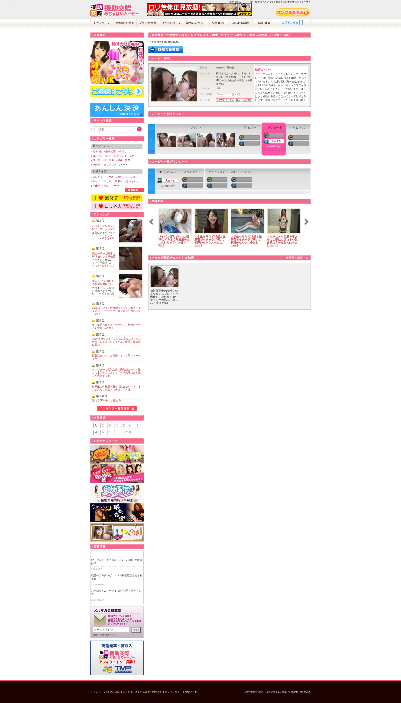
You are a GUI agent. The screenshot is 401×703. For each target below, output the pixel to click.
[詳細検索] (134, 191)
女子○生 (97, 151)
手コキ (220, 94)
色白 (106, 185)
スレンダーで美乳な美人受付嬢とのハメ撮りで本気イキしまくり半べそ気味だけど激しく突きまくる (116, 372)
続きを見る (108, 238)
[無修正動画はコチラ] (116, 200)
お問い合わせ (192, 691)
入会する (276, 141)
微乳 (120, 176)
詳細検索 (264, 23)
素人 (238, 100)
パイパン (131, 176)
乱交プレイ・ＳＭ (225, 100)
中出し (123, 151)
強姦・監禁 (123, 160)
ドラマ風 (109, 160)
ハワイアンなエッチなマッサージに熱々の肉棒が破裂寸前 (103, 228)
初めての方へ (194, 23)
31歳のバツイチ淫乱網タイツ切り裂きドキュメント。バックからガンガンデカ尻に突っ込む (116, 310)
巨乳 (219, 88)
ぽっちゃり (132, 181)
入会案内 (218, 23)
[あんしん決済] (117, 115)
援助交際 (110, 151)
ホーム (101, 23)
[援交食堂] (117, 512)
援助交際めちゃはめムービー (115, 10)
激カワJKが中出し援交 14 (107, 400)
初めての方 (114, 691)
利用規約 (157, 691)
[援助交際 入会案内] (199, 14)
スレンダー (99, 176)
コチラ (110, 635)
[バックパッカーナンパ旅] (117, 473)
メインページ (98, 691)
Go (137, 129)
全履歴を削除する (297, 257)
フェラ (229, 94)
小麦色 (96, 185)
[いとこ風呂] (117, 454)
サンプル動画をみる (293, 12)
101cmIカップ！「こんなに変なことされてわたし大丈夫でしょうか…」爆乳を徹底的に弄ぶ (116, 341)
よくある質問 (241, 23)
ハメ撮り (247, 100)
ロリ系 (96, 160)
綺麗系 (119, 181)
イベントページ (171, 23)
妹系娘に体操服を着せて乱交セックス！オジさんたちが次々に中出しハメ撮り (116, 388)
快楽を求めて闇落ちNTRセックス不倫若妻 (103, 256)
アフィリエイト (173, 691)
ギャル (96, 181)
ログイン (293, 23)
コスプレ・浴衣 (101, 155)
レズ (236, 94)
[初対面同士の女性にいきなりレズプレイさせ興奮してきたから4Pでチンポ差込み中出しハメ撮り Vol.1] (164, 286)
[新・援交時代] (117, 493)
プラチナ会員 (148, 23)
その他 (96, 164)
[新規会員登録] (165, 52)
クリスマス (110, 164)
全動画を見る (125, 23)
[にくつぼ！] (117, 532)
